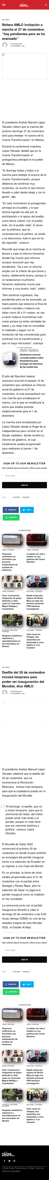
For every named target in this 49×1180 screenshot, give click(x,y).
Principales (34, 351)
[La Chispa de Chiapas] (24, 5)
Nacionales (33, 350)
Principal (24, 351)
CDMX (4, 550)
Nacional (6, 19)
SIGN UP (24, 485)
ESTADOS (5, 630)
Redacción (18, 44)
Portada (10, 550)
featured (16, 497)
